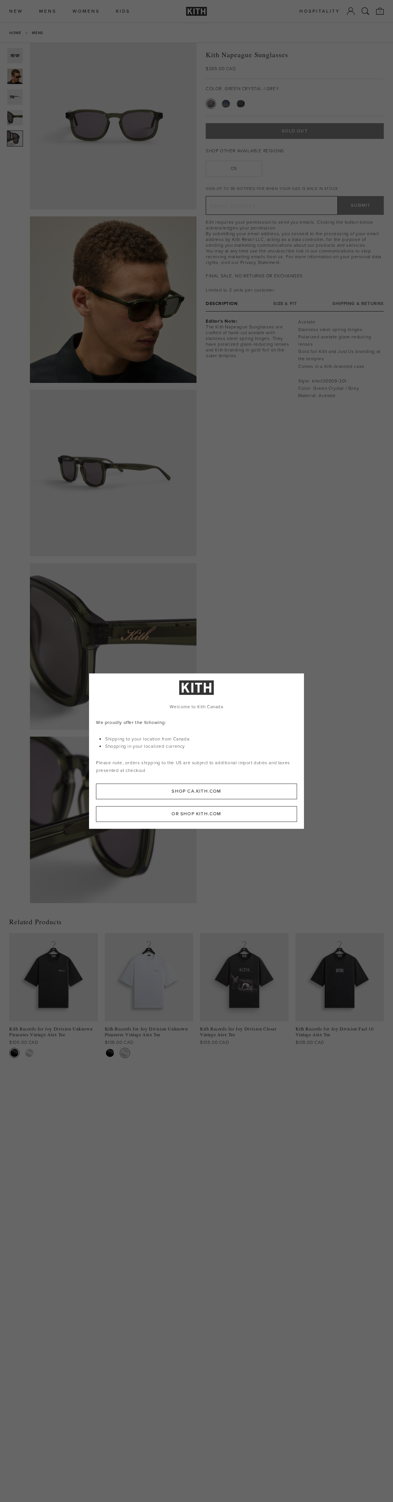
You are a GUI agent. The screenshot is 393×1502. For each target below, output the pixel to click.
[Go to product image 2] (15, 76)
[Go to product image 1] (15, 56)
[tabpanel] (295, 358)
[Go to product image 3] (15, 97)
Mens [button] (47, 11)
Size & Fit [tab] (285, 304)
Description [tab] (222, 304)
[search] (365, 11)
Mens (37, 33)
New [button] (16, 11)
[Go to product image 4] (15, 118)
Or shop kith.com (196, 813)
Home (15, 33)
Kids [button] (123, 11)
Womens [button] (86, 11)
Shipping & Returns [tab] (358, 304)
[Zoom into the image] (113, 126)
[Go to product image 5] (15, 138)
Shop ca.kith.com (196, 791)
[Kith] (196, 11)
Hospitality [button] (319, 11)
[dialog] (196, 751)
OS (234, 168)
